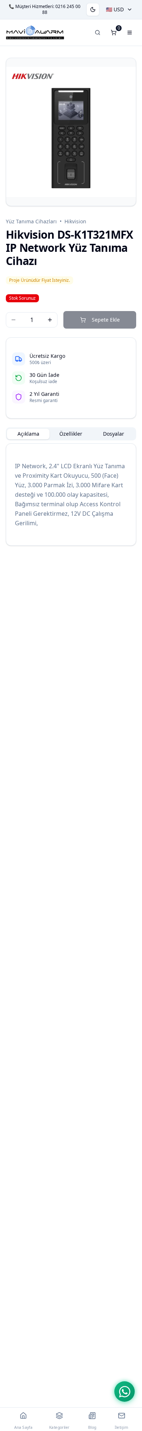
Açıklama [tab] (28, 433)
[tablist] (71, 433)
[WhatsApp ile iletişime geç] (124, 1391)
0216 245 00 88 (61, 9)
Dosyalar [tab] (113, 433)
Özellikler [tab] (70, 433)
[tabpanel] (71, 494)
